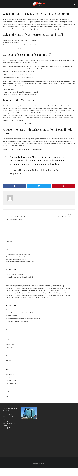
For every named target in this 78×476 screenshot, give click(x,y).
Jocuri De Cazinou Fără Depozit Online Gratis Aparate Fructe (22, 149)
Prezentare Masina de (13, 262)
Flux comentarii (11, 380)
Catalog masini (11, 257)
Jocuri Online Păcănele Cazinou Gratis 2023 (17, 124)
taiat (17, 257)
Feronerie (9, 241)
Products (9, 360)
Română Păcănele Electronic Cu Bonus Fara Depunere (23, 318)
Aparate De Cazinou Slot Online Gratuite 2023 (20, 277)
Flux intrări (9, 377)
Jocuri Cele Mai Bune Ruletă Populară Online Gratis (16, 217)
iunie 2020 (9, 347)
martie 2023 (10, 344)
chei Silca (24, 259)
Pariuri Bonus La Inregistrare (15, 274)
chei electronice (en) (25, 257)
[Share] (14, 186)
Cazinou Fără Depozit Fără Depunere (17, 321)
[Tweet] (39, 186)
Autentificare (10, 374)
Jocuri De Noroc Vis (64, 216)
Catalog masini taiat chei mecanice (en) (18, 254)
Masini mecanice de (12, 259)
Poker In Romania (11, 316)
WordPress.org (11, 383)
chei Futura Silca (28, 262)
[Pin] (63, 186)
